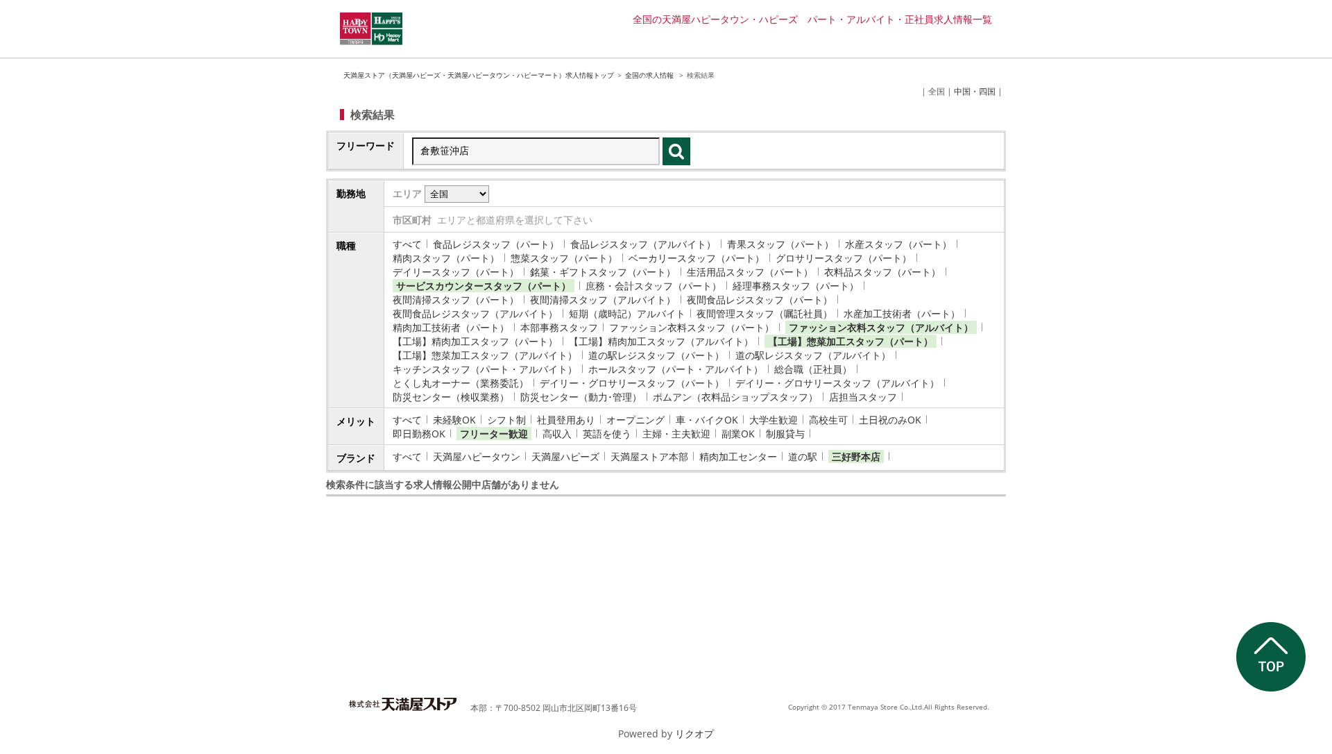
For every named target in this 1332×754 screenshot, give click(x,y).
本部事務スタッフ (559, 327)
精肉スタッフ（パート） (446, 258)
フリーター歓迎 (494, 433)
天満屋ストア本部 (649, 456)
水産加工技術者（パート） (902, 313)
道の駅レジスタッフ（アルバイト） (813, 355)
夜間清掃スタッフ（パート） (456, 299)
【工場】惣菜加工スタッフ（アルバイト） (485, 355)
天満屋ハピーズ (565, 456)
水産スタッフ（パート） (898, 244)
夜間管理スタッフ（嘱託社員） (764, 313)
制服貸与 (785, 433)
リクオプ (694, 733)
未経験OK (454, 419)
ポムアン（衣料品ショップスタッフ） (735, 396)
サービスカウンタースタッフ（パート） (483, 285)
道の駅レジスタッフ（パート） (656, 355)
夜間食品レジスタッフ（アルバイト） (475, 313)
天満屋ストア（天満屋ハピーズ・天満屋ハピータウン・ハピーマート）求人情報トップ (478, 75)
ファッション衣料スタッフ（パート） (691, 327)
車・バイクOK (707, 419)
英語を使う (607, 433)
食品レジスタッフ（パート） (496, 244)
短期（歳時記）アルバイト (627, 313)
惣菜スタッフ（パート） (564, 258)
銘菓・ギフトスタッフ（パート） (603, 271)
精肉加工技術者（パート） (451, 327)
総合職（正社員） (813, 369)
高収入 (557, 433)
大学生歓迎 (773, 419)
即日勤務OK (419, 433)
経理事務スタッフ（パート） (796, 285)
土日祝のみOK (890, 419)
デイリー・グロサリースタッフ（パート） (632, 382)
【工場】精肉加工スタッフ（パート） (475, 341)
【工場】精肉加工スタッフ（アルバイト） (661, 341)
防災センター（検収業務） (451, 396)
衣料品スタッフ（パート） (882, 271)
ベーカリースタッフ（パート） (697, 258)
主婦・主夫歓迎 (676, 433)
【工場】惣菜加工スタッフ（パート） (850, 341)
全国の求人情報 (650, 75)
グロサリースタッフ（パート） (844, 258)
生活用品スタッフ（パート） (750, 271)
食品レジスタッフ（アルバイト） (643, 244)
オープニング (635, 419)
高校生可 (828, 419)
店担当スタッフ (863, 396)
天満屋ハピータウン (476, 456)
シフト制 (506, 419)
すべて (407, 244)
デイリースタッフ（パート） (456, 271)
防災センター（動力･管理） (581, 396)
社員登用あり (566, 419)
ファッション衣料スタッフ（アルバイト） (881, 327)
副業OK (738, 433)
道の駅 (802, 456)
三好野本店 (856, 456)
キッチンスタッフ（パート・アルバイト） (485, 369)
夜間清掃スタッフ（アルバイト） (603, 299)
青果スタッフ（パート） (780, 244)
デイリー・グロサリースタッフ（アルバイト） (837, 382)
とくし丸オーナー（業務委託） (461, 382)
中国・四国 (975, 91)
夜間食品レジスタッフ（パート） (759, 299)
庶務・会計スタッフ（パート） (654, 285)
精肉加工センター (738, 456)
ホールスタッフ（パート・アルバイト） (675, 369)
